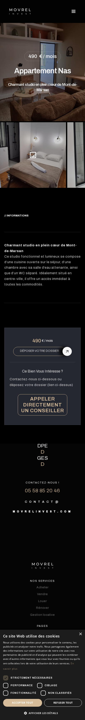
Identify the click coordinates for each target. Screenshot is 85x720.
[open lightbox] (33, 155)
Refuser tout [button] (63, 702)
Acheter (42, 587)
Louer (42, 601)
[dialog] (42, 675)
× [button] (80, 634)
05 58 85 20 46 (42, 490)
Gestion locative (42, 614)
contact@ (42, 501)
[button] (73, 11)
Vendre (42, 594)
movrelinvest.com (42, 511)
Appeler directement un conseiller (42, 404)
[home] (20, 11)
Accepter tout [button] (22, 702)
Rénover (42, 607)
